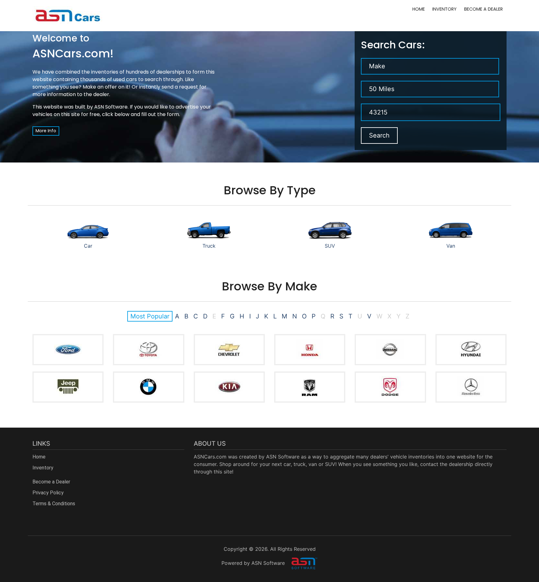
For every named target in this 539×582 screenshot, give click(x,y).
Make (377, 66)
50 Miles (381, 89)
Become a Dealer (483, 9)
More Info (46, 131)
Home (418, 9)
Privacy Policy (48, 493)
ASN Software (111, 106)
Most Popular (149, 316)
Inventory (444, 9)
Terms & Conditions (53, 504)
